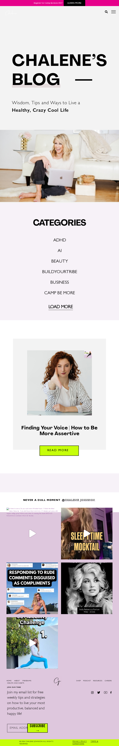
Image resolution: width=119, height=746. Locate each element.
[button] (106, 11)
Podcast (87, 681)
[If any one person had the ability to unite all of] (86, 588)
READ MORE (58, 450)
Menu (113, 12)
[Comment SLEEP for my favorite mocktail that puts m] (86, 533)
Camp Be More (59, 293)
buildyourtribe (59, 272)
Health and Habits (15, 683)
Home (9, 681)
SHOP (78, 681)
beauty (59, 261)
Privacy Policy (80, 741)
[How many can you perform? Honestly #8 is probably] (32, 643)
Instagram (92, 692)
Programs (26, 681)
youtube (105, 692)
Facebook (110, 692)
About (17, 681)
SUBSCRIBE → (37, 728)
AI (60, 251)
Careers (108, 681)
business (59, 283)
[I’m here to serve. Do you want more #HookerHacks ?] (32, 533)
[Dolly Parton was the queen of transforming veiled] (32, 588)
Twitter (98, 692)
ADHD (59, 240)
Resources (97, 681)
